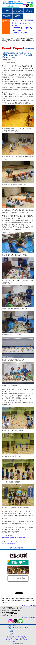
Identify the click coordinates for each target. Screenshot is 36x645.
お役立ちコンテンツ (8, 615)
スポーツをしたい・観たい (11, 610)
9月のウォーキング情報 (20, 33)
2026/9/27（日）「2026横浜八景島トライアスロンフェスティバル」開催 (22, 23)
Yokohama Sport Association (21, 641)
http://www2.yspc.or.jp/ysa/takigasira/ (13, 537)
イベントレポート (11, 38)
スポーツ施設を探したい (10, 613)
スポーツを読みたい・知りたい (12, 608)
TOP (7, 10)
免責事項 (23, 637)
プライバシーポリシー (13, 639)
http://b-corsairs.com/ (8, 543)
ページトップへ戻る (29, 606)
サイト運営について (13, 637)
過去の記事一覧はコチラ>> (18, 548)
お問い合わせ (25, 639)
